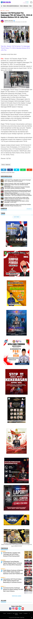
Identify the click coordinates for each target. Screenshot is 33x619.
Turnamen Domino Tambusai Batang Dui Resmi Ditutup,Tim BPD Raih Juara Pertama (13, 589)
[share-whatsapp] (23, 170)
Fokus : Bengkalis (24, 6)
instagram (25, 613)
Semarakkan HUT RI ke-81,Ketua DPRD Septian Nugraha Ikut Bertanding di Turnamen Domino (12, 580)
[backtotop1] (31, 617)
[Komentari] (29, 170)
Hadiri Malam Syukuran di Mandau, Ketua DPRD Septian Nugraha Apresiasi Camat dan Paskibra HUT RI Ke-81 (13, 573)
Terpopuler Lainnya (16, 596)
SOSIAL (16, 614)
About (4, 613)
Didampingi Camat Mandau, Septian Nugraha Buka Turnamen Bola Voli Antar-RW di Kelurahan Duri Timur (12, 564)
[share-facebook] (10, 170)
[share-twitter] (16, 170)
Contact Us (9, 613)
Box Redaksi (15, 613)
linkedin (20, 613)
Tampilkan (29, 208)
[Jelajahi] (31, 2)
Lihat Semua (16, 216)
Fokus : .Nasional (5, 10)
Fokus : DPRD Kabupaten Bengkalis (11, 6)
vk (29, 613)
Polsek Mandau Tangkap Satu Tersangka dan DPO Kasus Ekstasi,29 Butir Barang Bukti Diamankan (11, 555)
